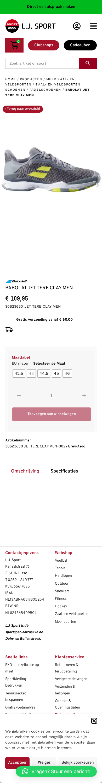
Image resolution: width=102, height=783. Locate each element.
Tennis (60, 568)
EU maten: (38, 363)
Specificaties (64, 471)
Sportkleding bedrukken (15, 682)
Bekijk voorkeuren (77, 762)
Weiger (44, 762)
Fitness (61, 599)
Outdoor (62, 584)
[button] (94, 720)
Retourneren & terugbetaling (66, 668)
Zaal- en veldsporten (71, 614)
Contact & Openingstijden (67, 704)
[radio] (19, 373)
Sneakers (62, 591)
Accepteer (17, 762)
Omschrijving (25, 471)
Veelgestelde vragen (71, 679)
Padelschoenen (45, 89)
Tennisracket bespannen (15, 696)
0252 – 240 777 (20, 580)
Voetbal (61, 561)
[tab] (25, 471)
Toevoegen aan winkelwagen (51, 414)
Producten (31, 79)
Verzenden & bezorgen (65, 689)
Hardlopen (63, 576)
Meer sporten (65, 622)
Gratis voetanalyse (20, 707)
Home (10, 79)
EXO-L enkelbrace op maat (22, 668)
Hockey (61, 606)
